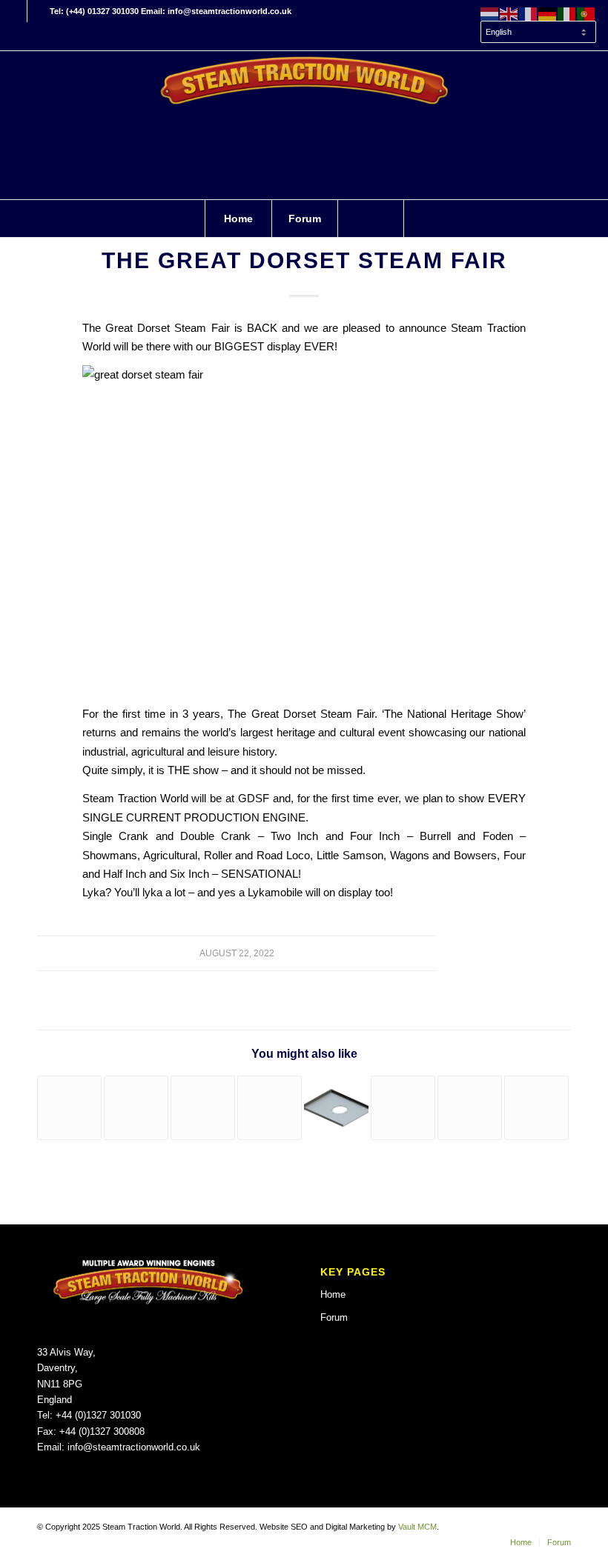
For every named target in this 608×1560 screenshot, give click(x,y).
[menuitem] (534, 32)
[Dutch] (490, 13)
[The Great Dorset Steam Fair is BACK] (203, 1108)
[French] (528, 13)
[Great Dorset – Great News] (136, 1108)
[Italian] (567, 13)
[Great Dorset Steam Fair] (69, 1108)
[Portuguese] (586, 13)
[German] (548, 13)
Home (333, 1294)
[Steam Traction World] (304, 125)
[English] (509, 13)
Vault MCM (417, 1526)
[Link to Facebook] (16, 11)
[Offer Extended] (336, 1108)
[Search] (370, 218)
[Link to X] (38, 11)
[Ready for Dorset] (469, 1108)
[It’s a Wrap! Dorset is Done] (403, 1108)
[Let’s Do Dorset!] (536, 1108)
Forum (334, 1317)
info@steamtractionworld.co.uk (133, 1447)
